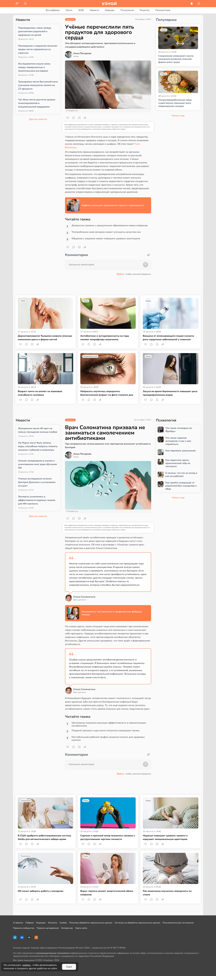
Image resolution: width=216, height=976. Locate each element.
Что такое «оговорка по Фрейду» (178, 430)
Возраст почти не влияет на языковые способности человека (40, 393)
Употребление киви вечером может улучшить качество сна (106, 232)
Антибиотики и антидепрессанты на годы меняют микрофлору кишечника (104, 337)
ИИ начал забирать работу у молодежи (40, 891)
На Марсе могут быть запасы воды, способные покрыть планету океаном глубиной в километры (38, 446)
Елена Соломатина (84, 596)
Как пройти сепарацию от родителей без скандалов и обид (181, 485)
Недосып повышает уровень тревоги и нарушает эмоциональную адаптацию (165, 837)
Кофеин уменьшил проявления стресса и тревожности (113, 205)
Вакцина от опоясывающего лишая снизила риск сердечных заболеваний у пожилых (168, 337)
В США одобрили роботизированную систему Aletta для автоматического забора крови (44, 837)
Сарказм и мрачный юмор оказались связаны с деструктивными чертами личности (107, 837)
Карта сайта (81, 928)
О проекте (18, 922)
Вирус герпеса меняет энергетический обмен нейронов (106, 892)
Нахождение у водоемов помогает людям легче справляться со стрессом (37, 49)
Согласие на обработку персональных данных (137, 922)
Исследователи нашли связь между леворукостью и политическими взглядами (34, 67)
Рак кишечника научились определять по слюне (167, 892)
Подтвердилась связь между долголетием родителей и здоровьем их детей (34, 31)
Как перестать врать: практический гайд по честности (177, 463)
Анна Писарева (82, 53)
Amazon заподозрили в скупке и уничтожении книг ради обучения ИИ (37, 464)
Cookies (63, 922)
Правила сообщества (23, 928)
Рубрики (30, 922)
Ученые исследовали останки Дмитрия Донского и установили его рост (36, 482)
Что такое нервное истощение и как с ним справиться (178, 441)
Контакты (52, 922)
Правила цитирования (48, 928)
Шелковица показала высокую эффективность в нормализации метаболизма (109, 724)
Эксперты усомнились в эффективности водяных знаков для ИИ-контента (36, 500)
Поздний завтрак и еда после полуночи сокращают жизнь (106, 730)
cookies (26, 965)
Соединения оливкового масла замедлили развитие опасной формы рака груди (175, 59)
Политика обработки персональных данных (90, 922)
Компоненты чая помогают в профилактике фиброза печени (112, 613)
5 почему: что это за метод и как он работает (181, 475)
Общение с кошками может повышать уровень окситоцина (106, 238)
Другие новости (38, 119)
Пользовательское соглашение (178, 922)
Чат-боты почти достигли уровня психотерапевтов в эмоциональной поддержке (36, 103)
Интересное (67, 928)
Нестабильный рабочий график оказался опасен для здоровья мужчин (108, 738)
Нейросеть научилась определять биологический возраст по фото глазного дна (106, 393)
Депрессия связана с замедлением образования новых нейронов (110, 225)
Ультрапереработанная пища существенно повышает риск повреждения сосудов (175, 103)
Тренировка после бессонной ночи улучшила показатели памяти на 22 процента (38, 85)
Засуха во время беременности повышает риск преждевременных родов (170, 393)
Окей (69, 966)
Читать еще (178, 497)
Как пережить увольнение (180, 450)
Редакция (41, 922)
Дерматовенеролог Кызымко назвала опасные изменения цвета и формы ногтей (45, 337)
